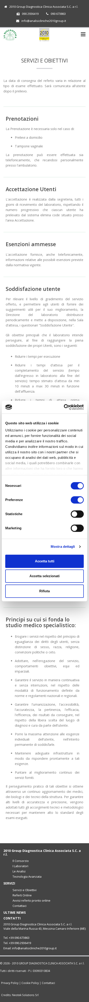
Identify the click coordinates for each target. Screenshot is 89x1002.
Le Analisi (19, 871)
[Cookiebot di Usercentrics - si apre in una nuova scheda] (64, 407)
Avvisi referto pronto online (31, 900)
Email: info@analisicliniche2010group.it (30, 948)
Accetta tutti (44, 561)
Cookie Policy (30, 983)
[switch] (77, 500)
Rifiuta (44, 591)
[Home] (44, 34)
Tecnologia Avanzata (27, 876)
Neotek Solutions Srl (25, 995)
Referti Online (22, 895)
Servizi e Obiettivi (25, 890)
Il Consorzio (21, 861)
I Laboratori (20, 866)
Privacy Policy (9, 983)
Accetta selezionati (44, 576)
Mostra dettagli (63, 546)
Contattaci (19, 906)
